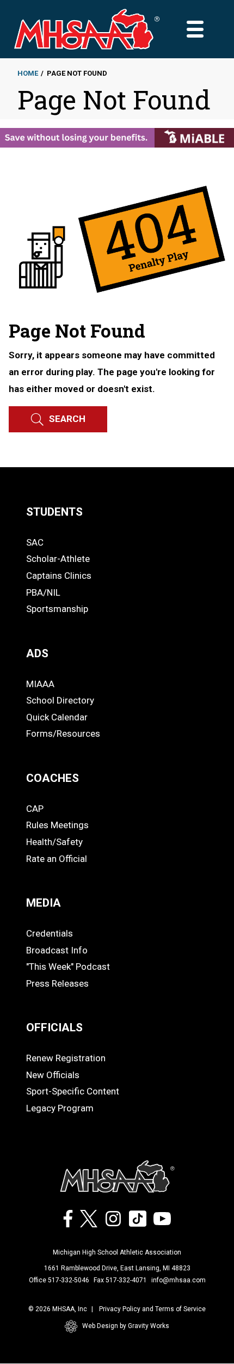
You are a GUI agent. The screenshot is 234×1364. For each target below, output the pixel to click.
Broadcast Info (57, 950)
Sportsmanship (57, 608)
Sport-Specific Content (72, 1091)
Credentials (49, 933)
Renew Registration (66, 1058)
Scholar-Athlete (58, 558)
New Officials (52, 1074)
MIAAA (40, 683)
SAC (35, 542)
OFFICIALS (54, 1027)
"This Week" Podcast (68, 966)
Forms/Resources (63, 733)
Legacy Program (60, 1108)
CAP (35, 808)
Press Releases (57, 983)
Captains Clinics (58, 575)
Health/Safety (54, 841)
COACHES (52, 778)
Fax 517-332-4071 (120, 1280)
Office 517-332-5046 (59, 1280)
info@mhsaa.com (178, 1280)
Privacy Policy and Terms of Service (152, 1309)
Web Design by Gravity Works (125, 1326)
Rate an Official (56, 858)
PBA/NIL (43, 592)
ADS (37, 653)
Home (27, 73)
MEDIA (43, 902)
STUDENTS (54, 511)
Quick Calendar (57, 717)
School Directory (60, 700)
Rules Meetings (57, 824)
